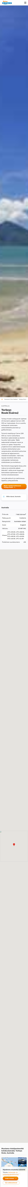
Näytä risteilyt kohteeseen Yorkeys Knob (12, 486)
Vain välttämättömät (11, 1182)
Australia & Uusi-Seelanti (11, 399)
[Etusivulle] (7, 3)
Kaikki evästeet (9, 1178)
